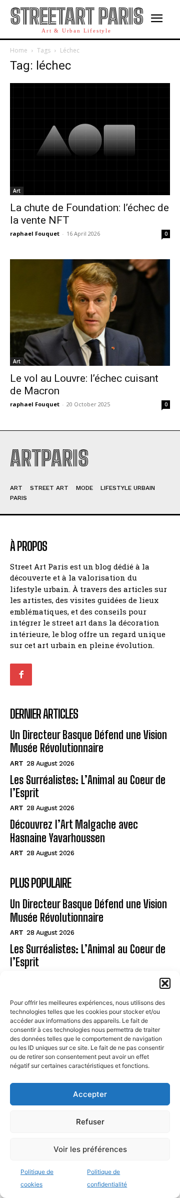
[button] (165, 983)
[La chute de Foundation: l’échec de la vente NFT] (90, 139)
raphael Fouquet (35, 233)
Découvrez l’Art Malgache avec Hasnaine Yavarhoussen (74, 831)
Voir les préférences (90, 1149)
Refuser (90, 1121)
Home (19, 50)
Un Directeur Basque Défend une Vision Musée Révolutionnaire (88, 741)
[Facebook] (21, 675)
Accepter (90, 1094)
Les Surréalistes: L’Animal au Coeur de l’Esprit (88, 786)
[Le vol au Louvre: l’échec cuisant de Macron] (90, 312)
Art (16, 190)
